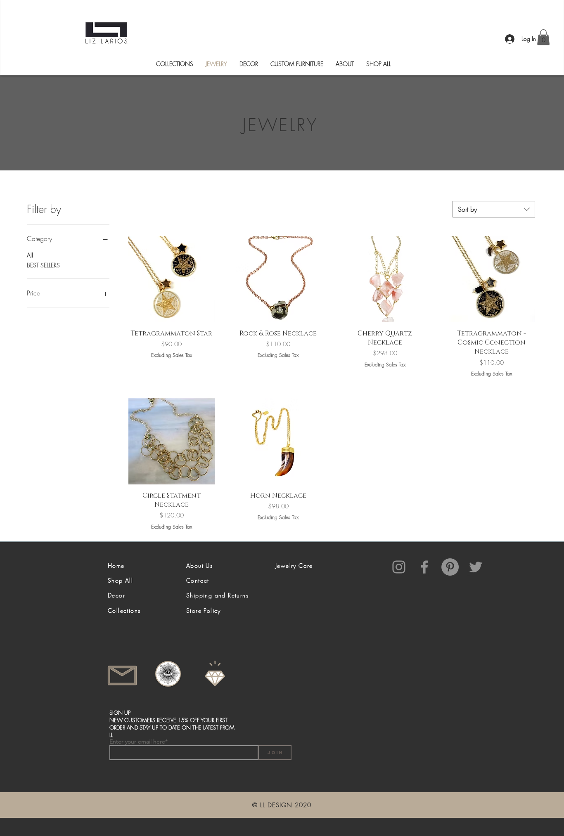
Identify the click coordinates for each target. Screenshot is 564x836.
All (30, 255)
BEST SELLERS (43, 265)
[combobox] (494, 209)
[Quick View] (171, 279)
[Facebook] (424, 567)
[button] (543, 37)
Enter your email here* (138, 741)
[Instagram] (399, 567)
